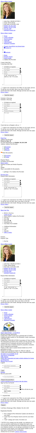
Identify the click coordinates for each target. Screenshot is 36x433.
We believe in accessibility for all (9, 353)
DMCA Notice (8, 232)
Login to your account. (21, 431)
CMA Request (8, 42)
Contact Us (8, 48)
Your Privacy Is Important (7, 355)
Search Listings (8, 39)
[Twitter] (6, 148)
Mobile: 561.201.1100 (10, 25)
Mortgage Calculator (9, 43)
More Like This (5, 210)
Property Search (14, 46)
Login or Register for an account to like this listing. (14, 381)
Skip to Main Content (6, 1)
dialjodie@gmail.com (9, 30)
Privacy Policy (4, 92)
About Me (6, 40)
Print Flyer (3, 138)
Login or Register (8, 37)
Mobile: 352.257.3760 (10, 27)
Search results (7, 58)
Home (5, 36)
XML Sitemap (4, 356)
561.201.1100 (7, 28)
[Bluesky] (7, 150)
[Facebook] (7, 147)
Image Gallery (4, 163)
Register (3, 372)
